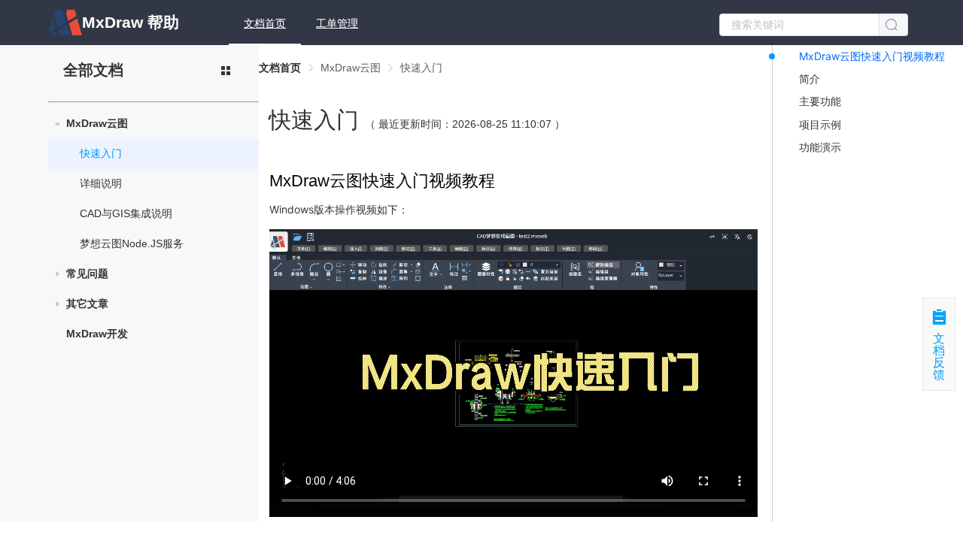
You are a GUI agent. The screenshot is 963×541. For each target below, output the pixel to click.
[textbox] (799, 25)
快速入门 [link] (421, 68)
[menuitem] (265, 22)
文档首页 (265, 23)
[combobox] (813, 23)
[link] (280, 68)
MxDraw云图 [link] (350, 68)
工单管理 (337, 23)
